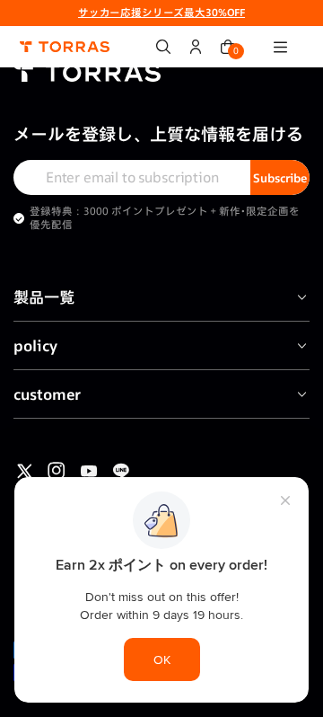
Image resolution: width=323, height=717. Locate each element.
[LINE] (121, 471)
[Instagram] (56, 471)
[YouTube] (89, 471)
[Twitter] (24, 471)
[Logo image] (64, 46)
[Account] (195, 47)
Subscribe (280, 178)
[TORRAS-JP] (161, 76)
